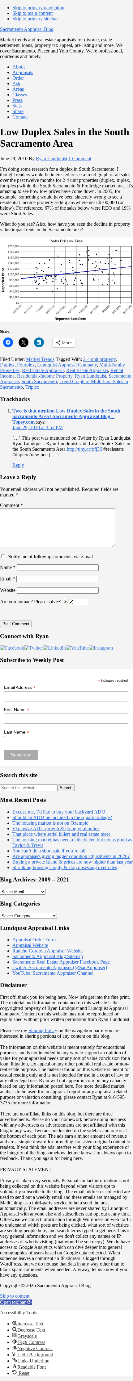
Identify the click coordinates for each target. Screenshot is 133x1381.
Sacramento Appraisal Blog (27, 29)
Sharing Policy (42, 1030)
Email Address (20, 687)
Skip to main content (32, 13)
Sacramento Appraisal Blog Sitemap (47, 956)
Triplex (32, 387)
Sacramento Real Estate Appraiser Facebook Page (61, 962)
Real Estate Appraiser (87, 370)
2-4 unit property (99, 359)
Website (7, 590)
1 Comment (79, 158)
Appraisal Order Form (34, 939)
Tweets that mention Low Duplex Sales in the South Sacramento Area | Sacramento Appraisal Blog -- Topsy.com (66, 416)
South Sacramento (39, 381)
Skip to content (14, 1296)
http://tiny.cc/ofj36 (84, 449)
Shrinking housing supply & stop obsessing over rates (64, 867)
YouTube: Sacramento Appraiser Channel (52, 973)
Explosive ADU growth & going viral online (56, 828)
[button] (16, 1302)
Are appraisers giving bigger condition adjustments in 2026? (71, 856)
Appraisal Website (30, 945)
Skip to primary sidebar (35, 18)
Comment (11, 505)
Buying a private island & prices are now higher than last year (72, 861)
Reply (18, 465)
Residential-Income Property (44, 376)
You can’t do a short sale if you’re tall (48, 850)
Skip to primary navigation (38, 7)
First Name (16, 710)
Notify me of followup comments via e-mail (50, 556)
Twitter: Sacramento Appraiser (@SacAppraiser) (59, 967)
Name (7, 567)
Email (7, 578)
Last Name (16, 732)
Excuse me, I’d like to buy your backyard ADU (58, 811)
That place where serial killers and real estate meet (61, 834)
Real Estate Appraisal (43, 370)
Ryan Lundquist (90, 376)
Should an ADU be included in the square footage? (62, 817)
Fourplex (26, 364)
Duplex (7, 364)
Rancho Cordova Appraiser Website (47, 950)
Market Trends (40, 359)
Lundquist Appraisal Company (67, 364)
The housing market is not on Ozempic (50, 823)
